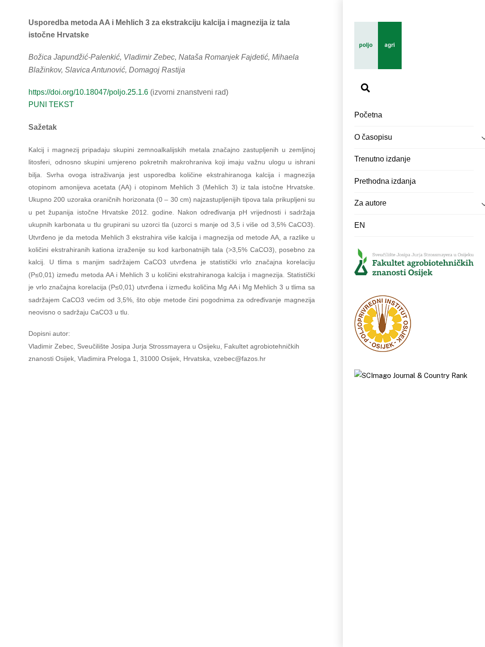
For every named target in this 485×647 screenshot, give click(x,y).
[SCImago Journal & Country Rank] (410, 375)
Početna (368, 115)
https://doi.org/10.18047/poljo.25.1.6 (89, 92)
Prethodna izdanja (385, 181)
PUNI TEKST (51, 104)
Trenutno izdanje (382, 159)
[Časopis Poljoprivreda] (378, 64)
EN (359, 225)
